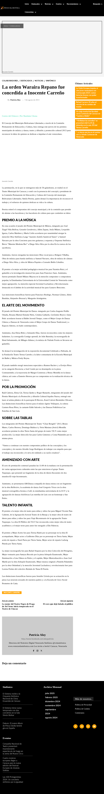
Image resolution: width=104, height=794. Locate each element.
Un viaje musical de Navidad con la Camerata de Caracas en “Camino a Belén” (88, 114)
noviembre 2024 (53, 705)
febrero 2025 (51, 697)
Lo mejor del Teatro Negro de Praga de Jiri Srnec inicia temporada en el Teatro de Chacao (18, 606)
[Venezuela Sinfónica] (10, 7)
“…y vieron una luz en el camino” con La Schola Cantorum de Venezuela (88, 135)
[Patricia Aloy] (5, 100)
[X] (41, 650)
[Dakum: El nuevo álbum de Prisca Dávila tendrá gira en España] (28, 726)
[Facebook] (33, 650)
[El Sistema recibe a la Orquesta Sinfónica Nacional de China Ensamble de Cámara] (28, 697)
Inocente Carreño (12, 592)
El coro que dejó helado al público (58, 604)
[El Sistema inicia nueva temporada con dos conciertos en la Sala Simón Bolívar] (28, 712)
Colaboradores (15, 26)
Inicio (6, 26)
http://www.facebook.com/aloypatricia (37, 639)
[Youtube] (94, 726)
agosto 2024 (51, 717)
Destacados (26, 81)
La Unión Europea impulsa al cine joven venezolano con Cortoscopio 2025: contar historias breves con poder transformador (87, 93)
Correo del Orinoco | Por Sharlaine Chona (19, 116)
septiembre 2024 (50, 711)
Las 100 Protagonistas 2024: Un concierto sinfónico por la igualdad (13, 779)
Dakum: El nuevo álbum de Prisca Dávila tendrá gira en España (13, 726)
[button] (97, 4)
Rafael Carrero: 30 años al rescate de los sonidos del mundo (86, 104)
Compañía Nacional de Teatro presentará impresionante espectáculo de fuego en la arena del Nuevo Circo (13, 749)
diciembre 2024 (52, 701)
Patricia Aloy (15, 100)
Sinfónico (51, 81)
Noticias (39, 81)
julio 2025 (50, 693)
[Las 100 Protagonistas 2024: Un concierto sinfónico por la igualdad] (28, 779)
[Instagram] (37, 650)
